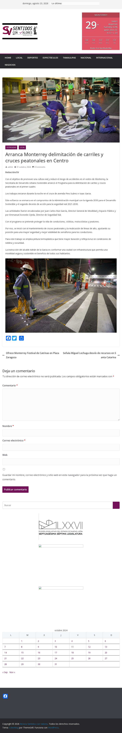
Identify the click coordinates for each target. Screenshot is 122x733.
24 (56, 658)
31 (56, 664)
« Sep (5, 672)
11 (72, 646)
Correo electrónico (13, 440)
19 (89, 652)
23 (39, 658)
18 (72, 652)
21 (5, 658)
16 (39, 652)
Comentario (10, 385)
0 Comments (40, 167)
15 (22, 652)
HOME (8, 57)
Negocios (10, 64)
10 (56, 646)
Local (19, 57)
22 (22, 658)
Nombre (8, 426)
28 (5, 664)
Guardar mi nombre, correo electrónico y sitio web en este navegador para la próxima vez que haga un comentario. (59, 477)
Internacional (104, 57)
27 (106, 658)
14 (5, 652)
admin (10, 167)
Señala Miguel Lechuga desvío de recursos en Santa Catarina (89, 355)
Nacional (86, 57)
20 (106, 652)
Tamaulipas (69, 57)
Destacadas (11, 147)
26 (89, 658)
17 (56, 652)
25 (72, 658)
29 (22, 664)
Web (4, 455)
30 (39, 664)
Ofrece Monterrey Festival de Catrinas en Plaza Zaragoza (32, 355)
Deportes (32, 57)
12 (89, 646)
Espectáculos (50, 57)
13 (106, 646)
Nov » (12, 672)
